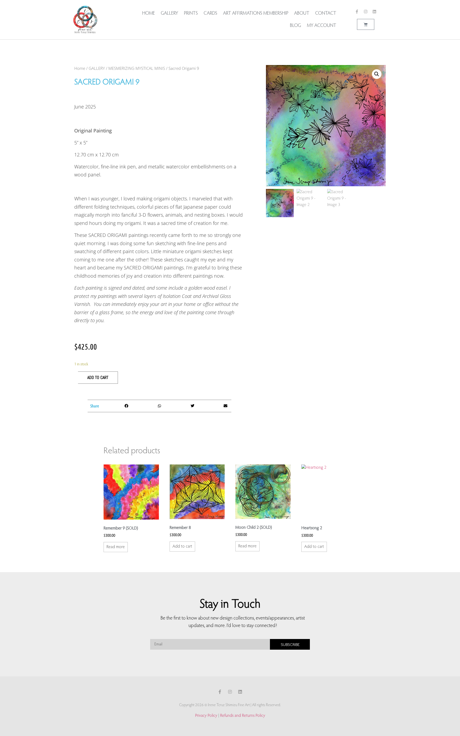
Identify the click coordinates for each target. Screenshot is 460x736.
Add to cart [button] (182, 546)
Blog (295, 25)
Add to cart (97, 377)
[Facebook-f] (357, 12)
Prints (191, 13)
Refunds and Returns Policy (242, 716)
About (301, 13)
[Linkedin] (374, 12)
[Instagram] (366, 12)
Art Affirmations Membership (255, 13)
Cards (210, 13)
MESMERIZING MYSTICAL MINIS (136, 68)
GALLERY (97, 68)
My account (321, 25)
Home (148, 13)
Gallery (169, 13)
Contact (325, 13)
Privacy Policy (206, 716)
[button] (127, 406)
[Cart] (365, 24)
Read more (115, 547)
